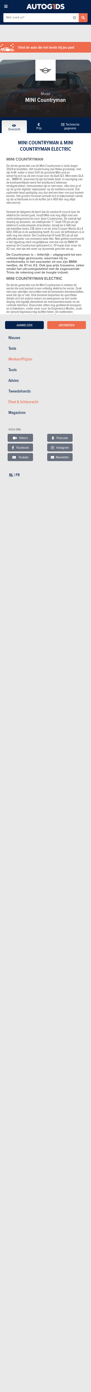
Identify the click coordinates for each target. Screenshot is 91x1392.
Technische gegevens (71, 126)
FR (18, 475)
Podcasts (62, 437)
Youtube (23, 457)
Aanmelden (24, 325)
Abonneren (66, 325)
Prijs (39, 128)
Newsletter (62, 457)
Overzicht (14, 129)
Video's (23, 437)
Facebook (22, 447)
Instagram (62, 447)
